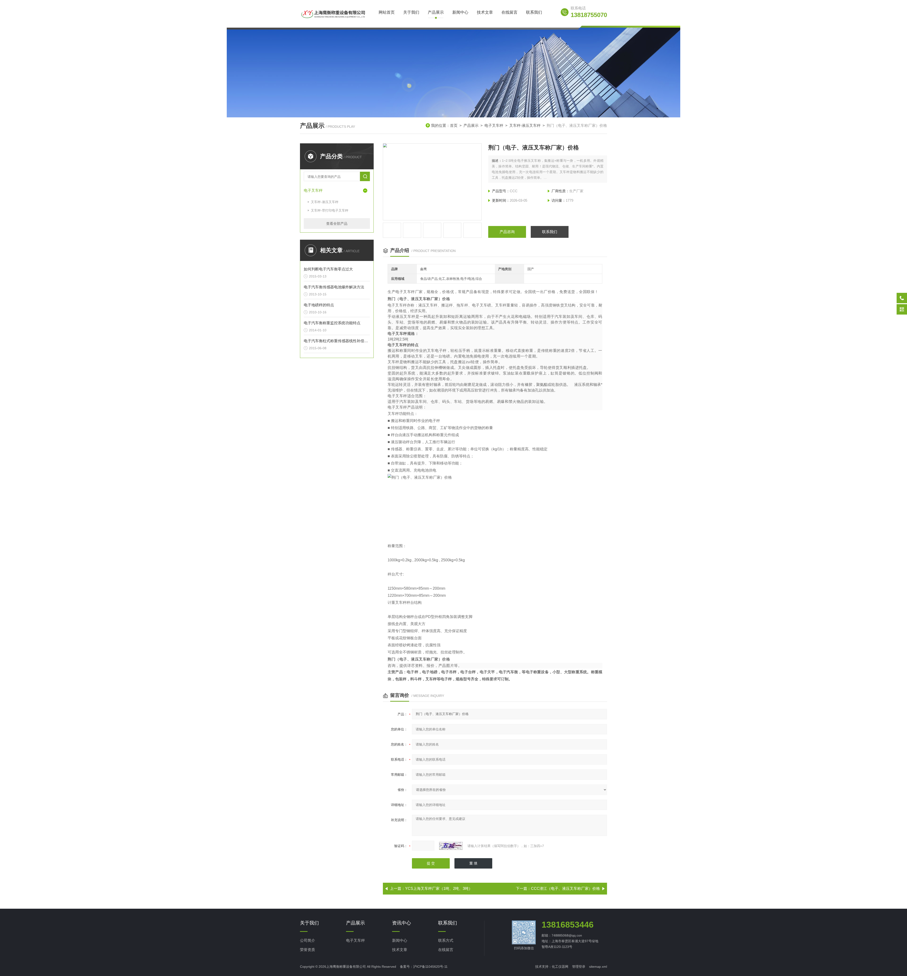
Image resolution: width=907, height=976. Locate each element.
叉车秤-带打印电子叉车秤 (329, 210)
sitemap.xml (598, 966)
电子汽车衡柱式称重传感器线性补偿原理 (337, 341)
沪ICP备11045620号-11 (430, 966)
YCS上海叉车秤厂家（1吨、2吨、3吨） (438, 888)
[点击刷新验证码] (451, 846)
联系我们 (534, 12)
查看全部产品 (336, 224)
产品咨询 (507, 232)
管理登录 (578, 966)
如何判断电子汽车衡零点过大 (328, 269)
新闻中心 (460, 12)
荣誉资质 (307, 950)
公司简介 (307, 940)
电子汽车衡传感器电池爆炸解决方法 (334, 287)
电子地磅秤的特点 (319, 305)
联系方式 (445, 940)
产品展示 (436, 12)
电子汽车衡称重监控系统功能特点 (332, 323)
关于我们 (411, 12)
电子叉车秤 (493, 126)
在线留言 (509, 12)
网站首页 (387, 12)
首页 (454, 126)
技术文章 (485, 12)
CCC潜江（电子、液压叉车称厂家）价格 (565, 888)
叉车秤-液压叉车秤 (525, 126)
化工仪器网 (560, 966)
